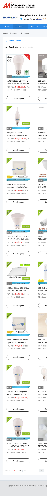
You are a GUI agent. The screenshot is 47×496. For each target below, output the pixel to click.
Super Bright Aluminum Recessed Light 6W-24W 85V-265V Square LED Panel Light (18, 187)
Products (21, 26)
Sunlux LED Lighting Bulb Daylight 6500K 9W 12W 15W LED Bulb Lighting (18, 394)
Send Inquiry (18, 98)
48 (25, 470)
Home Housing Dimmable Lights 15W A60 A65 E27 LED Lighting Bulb (18, 446)
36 (20, 470)
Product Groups (14, 40)
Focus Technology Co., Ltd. (33, 486)
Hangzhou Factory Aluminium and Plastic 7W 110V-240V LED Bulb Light (17, 135)
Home (7, 26)
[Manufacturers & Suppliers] (19, 5)
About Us (34, 26)
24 (14, 471)
